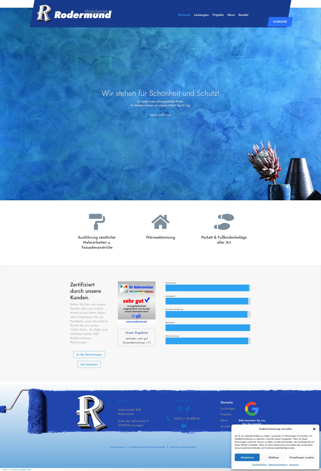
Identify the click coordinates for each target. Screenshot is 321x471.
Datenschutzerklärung (278, 464)
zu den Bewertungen (89, 354)
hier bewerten (89, 364)
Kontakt (243, 15)
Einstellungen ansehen (302, 457)
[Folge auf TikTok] (188, 409)
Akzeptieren (247, 457)
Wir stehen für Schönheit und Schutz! (161, 93)
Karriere (280, 21)
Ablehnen (273, 457)
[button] (314, 429)
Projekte (218, 15)
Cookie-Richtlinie (259, 464)
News (231, 15)
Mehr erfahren (160, 115)
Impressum (294, 464)
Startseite (184, 15)
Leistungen (201, 15)
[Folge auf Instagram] (180, 409)
